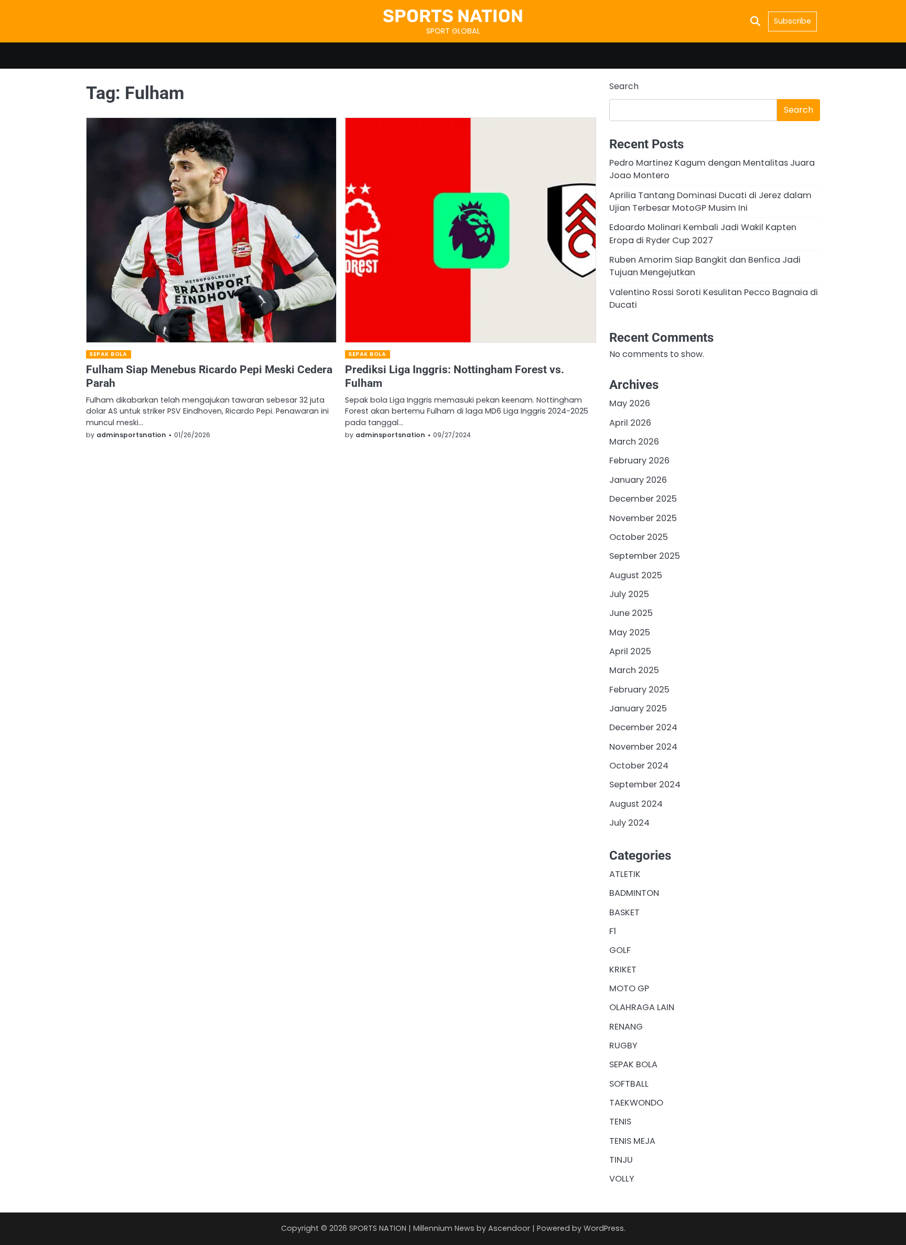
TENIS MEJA (632, 1141)
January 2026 (638, 480)
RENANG (626, 1027)
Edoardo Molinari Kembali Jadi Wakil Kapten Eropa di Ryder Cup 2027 (702, 233)
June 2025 (631, 613)
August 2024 (636, 804)
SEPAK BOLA (108, 354)
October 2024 (638, 766)
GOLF (620, 950)
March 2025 (634, 670)
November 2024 (643, 747)
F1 (612, 931)
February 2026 (639, 460)
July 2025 (629, 594)
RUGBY (623, 1046)
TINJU (621, 1160)
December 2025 (643, 499)
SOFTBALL (629, 1084)
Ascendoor (509, 1228)
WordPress (604, 1228)
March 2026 (634, 442)
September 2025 (644, 556)
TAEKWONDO (636, 1103)
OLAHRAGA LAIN (641, 1007)
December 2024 (643, 727)
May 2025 (629, 632)
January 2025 (638, 708)
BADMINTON (634, 893)
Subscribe (792, 21)
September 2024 (645, 784)
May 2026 (629, 403)
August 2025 (635, 575)
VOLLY (621, 1179)
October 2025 (638, 537)
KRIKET (623, 969)
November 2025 (643, 518)
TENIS (620, 1122)
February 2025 (639, 690)
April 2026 (630, 423)
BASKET (624, 912)
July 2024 (629, 823)
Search (624, 86)
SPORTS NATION (453, 15)
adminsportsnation (131, 434)
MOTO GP (629, 988)
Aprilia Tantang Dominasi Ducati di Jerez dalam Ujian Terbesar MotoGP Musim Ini (710, 201)
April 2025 (630, 651)
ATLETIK (625, 874)
